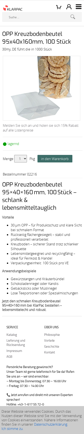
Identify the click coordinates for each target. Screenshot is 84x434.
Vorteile (49, 340)
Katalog (11, 334)
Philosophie (52, 334)
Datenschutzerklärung (50, 424)
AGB (9, 356)
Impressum (14, 350)
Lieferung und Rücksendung (15, 342)
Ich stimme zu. (12, 428)
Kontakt (49, 352)
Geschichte (51, 346)
